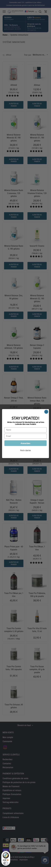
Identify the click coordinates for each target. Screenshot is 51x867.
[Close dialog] (46, 412)
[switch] (5, 863)
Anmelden (25, 443)
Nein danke (25, 450)
